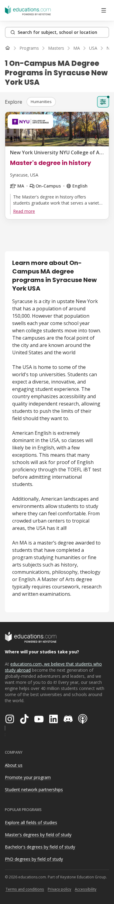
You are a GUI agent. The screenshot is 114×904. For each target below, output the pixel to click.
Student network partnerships (34, 789)
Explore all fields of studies (31, 822)
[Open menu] (103, 10)
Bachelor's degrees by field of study (40, 847)
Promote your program (28, 777)
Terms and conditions (24, 889)
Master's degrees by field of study (38, 835)
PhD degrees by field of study (34, 859)
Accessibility (85, 889)
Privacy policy (59, 889)
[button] (41, 102)
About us (13, 765)
